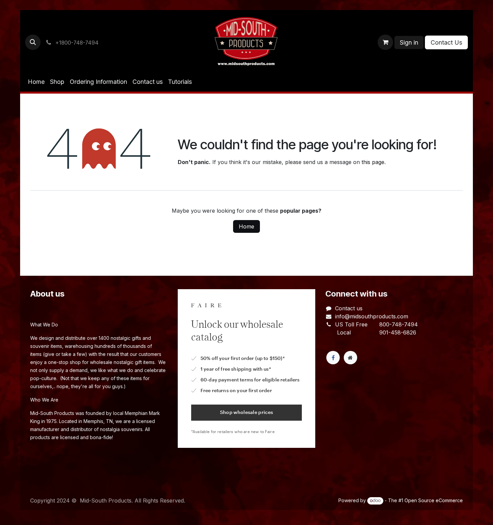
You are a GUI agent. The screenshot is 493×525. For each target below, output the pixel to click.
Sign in (409, 42)
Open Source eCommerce (433, 500)
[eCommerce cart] (385, 42)
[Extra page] (350, 357)
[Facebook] (333, 357)
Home (246, 226)
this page (373, 162)
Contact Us (446, 42)
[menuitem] (36, 81)
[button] (33, 42)
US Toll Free (351, 324)
